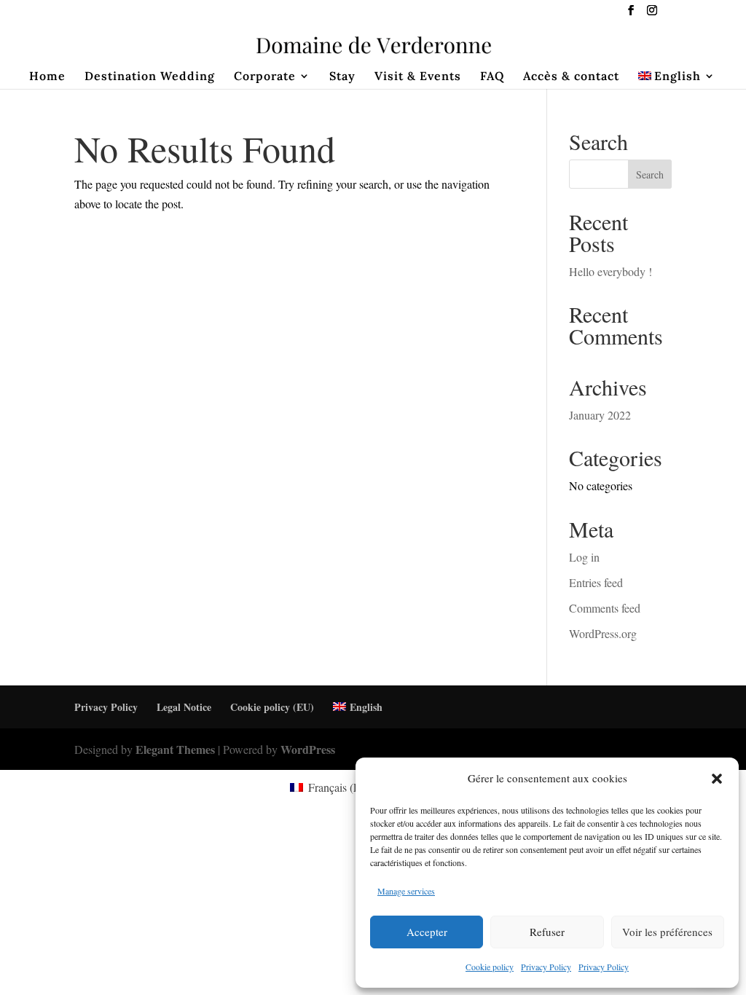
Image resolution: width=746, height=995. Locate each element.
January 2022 (600, 414)
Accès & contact (571, 77)
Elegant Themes (175, 749)
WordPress (307, 749)
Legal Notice (184, 707)
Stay (342, 77)
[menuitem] (677, 80)
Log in (584, 557)
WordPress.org (603, 633)
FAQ (492, 77)
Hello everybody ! (610, 271)
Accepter (427, 931)
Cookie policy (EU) (272, 707)
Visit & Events (417, 77)
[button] (717, 778)
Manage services (406, 891)
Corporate (265, 77)
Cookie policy (490, 966)
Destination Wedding (150, 77)
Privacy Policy (546, 966)
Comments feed (604, 608)
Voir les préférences (667, 931)
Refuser (547, 931)
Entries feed (596, 582)
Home (47, 77)
